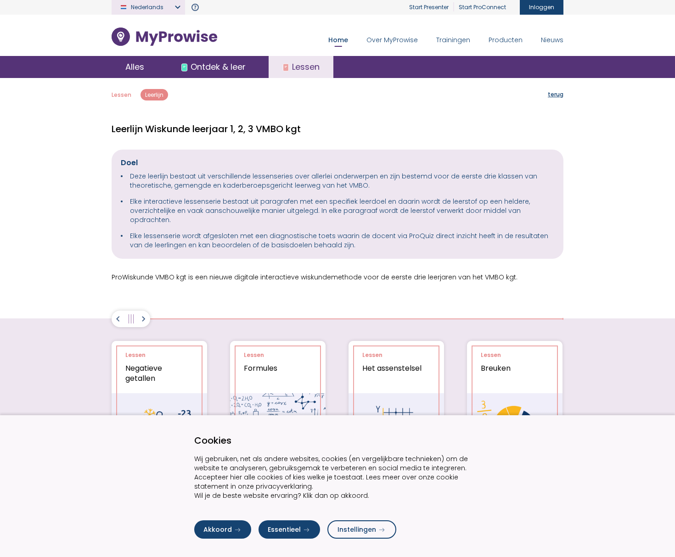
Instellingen (357, 529)
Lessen (121, 95)
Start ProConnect (482, 7)
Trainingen (453, 40)
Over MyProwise (392, 40)
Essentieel (284, 529)
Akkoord (217, 529)
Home (338, 40)
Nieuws (552, 40)
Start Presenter (429, 7)
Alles (134, 66)
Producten (506, 40)
